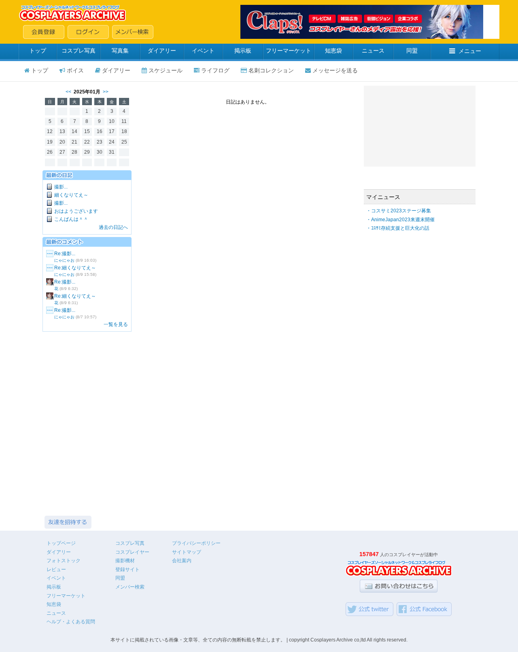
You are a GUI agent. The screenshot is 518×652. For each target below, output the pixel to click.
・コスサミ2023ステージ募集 (398, 211)
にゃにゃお (64, 260)
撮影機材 (125, 560)
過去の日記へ (113, 227)
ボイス (75, 70)
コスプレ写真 (79, 50)
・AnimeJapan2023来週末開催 (400, 219)
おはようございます (76, 211)
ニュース (373, 50)
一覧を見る (116, 324)
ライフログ (215, 70)
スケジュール (166, 70)
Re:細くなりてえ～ (75, 268)
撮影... (61, 187)
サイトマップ (186, 552)
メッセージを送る (335, 70)
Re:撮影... (64, 253)
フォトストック (64, 560)
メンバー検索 (129, 587)
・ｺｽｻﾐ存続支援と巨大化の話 (397, 228)
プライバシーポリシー (196, 543)
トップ (37, 50)
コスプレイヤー (132, 552)
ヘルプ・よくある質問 (71, 621)
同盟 (412, 50)
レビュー (56, 569)
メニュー (470, 51)
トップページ (61, 543)
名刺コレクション (271, 70)
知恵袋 (333, 50)
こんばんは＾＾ (71, 219)
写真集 (120, 50)
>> (105, 92)
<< (68, 92)
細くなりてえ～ (71, 195)
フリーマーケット (288, 50)
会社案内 (181, 560)
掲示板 (242, 50)
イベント (203, 50)
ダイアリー (162, 50)
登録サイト (127, 569)
